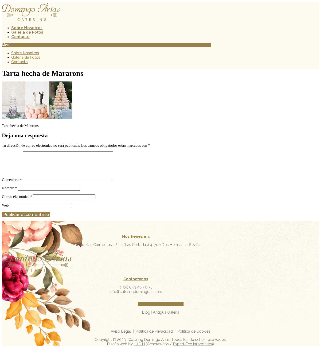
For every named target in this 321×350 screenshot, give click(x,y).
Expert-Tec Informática (193, 344)
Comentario (12, 180)
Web (5, 205)
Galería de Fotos (27, 32)
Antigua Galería (166, 312)
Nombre (9, 188)
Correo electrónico (17, 197)
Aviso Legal (121, 331)
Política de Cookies (193, 331)
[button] (106, 45)
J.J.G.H (139, 344)
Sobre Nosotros (27, 28)
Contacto (20, 37)
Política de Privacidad (154, 331)
